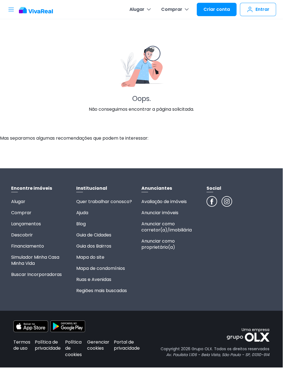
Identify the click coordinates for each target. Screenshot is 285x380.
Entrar (262, 9)
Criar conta (216, 9)
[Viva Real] (39, 10)
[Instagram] (227, 201)
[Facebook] (212, 201)
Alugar (136, 9)
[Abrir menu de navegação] (11, 9)
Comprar (171, 9)
